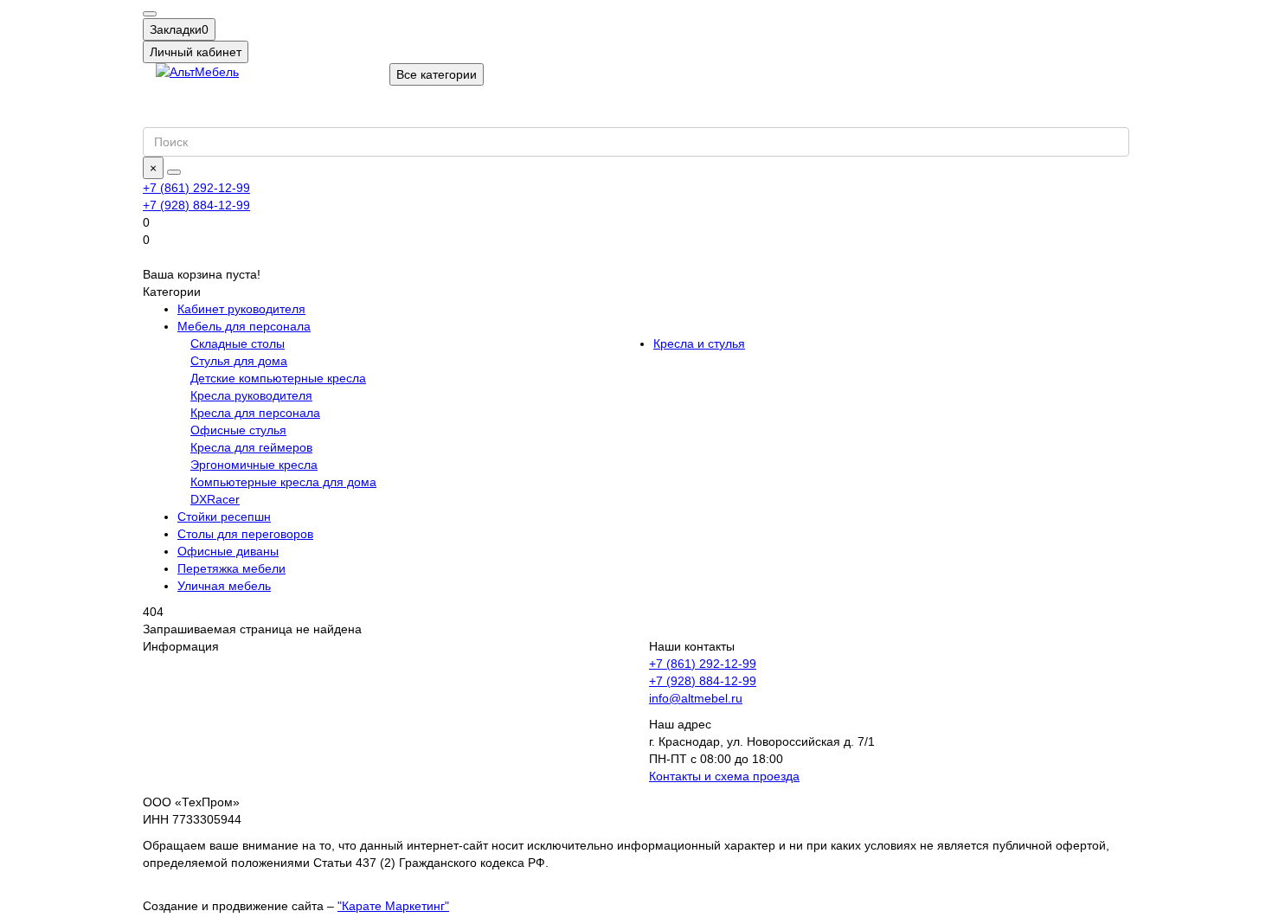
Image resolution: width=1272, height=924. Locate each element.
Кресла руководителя (251, 395)
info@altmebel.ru (695, 698)
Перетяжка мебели (231, 568)
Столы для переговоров (245, 534)
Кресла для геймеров (251, 447)
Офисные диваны (228, 551)
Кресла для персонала (255, 413)
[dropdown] (150, 13)
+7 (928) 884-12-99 (702, 681)
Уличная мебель (224, 586)
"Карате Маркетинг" (393, 906)
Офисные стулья (238, 430)
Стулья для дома (238, 361)
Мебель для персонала (244, 326)
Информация (181, 646)
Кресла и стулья (699, 343)
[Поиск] (174, 172)
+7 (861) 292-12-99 (702, 664)
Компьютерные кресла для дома (283, 482)
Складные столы (237, 343)
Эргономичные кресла (254, 465)
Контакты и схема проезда (724, 776)
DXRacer (215, 499)
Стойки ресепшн (224, 516)
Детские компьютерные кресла (278, 378)
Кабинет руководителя (241, 309)
